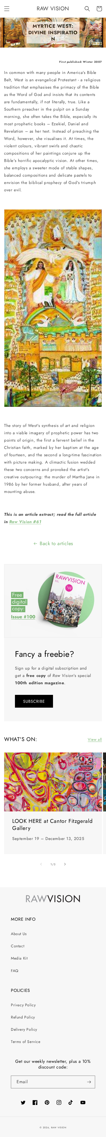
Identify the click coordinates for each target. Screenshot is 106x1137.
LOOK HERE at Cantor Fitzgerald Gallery (52, 825)
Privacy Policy (23, 1005)
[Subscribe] (89, 1082)
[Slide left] (41, 864)
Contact (17, 946)
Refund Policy (23, 1017)
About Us (19, 933)
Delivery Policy (24, 1029)
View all (95, 739)
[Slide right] (65, 864)
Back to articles (56, 543)
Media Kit (19, 958)
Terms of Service (25, 1041)
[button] (7, 9)
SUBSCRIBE (34, 701)
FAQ (14, 970)
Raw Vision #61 (25, 522)
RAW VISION (58, 1127)
